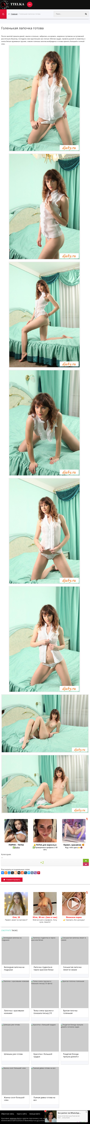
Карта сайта (22, 1114)
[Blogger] (15, 872)
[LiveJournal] (25, 872)
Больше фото (35, 1114)
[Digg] (19, 872)
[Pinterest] (38, 872)
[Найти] (86, 14)
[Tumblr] (32, 872)
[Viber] (35, 872)
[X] (12, 872)
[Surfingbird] (28, 872)
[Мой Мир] (9, 872)
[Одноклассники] (5, 872)
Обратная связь (7, 1114)
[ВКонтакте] (2, 872)
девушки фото (15, 1118)
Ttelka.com (17, 4)
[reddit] (22, 872)
